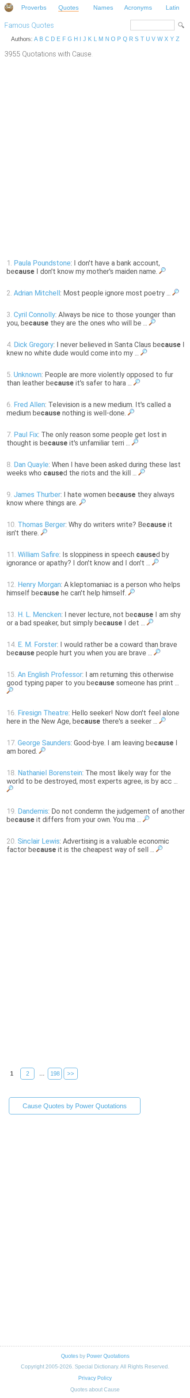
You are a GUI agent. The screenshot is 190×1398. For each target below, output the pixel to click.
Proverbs (33, 7)
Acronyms (138, 7)
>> (70, 1073)
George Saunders (44, 743)
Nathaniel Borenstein (50, 773)
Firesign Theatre (43, 713)
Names (103, 7)
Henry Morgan (39, 584)
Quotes (68, 7)
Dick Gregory (33, 344)
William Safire (38, 554)
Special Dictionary (8, 7)
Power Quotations (108, 1356)
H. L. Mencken (39, 614)
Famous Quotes (29, 25)
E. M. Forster (37, 644)
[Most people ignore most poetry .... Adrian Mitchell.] (175, 293)
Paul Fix (26, 434)
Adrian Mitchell (37, 293)
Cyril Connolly (34, 314)
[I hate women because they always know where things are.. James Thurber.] (82, 503)
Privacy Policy (95, 1378)
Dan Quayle (31, 464)
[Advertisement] (95, 157)
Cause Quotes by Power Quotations (75, 1106)
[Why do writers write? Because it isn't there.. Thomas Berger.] (44, 533)
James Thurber (37, 494)
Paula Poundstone (42, 263)
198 (55, 1073)
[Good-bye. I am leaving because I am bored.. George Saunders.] (42, 751)
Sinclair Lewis (39, 841)
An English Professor (50, 674)
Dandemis (33, 811)
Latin (172, 7)
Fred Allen (29, 404)
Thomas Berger (41, 524)
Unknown (28, 374)
